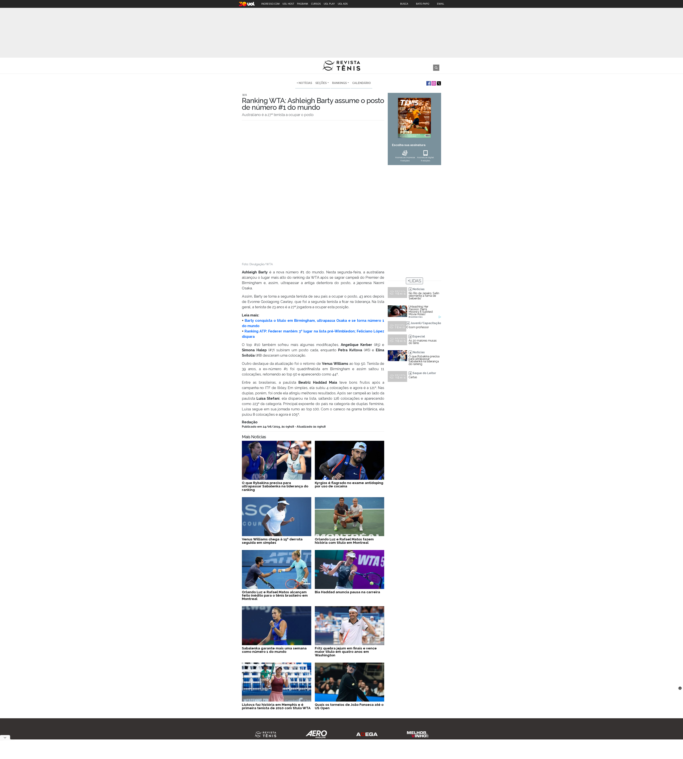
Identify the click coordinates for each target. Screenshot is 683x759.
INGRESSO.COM (270, 3)
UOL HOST (288, 3)
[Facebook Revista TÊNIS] (428, 83)
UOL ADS (343, 3)
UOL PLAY (329, 3)
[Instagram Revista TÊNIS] (433, 83)
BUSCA (404, 3)
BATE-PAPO (422, 3)
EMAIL (440, 3)
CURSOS (316, 3)
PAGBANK (302, 3)
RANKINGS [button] (339, 83)
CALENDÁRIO (361, 83)
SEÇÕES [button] (321, 83)
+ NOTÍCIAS (304, 83)
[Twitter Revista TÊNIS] (438, 83)
